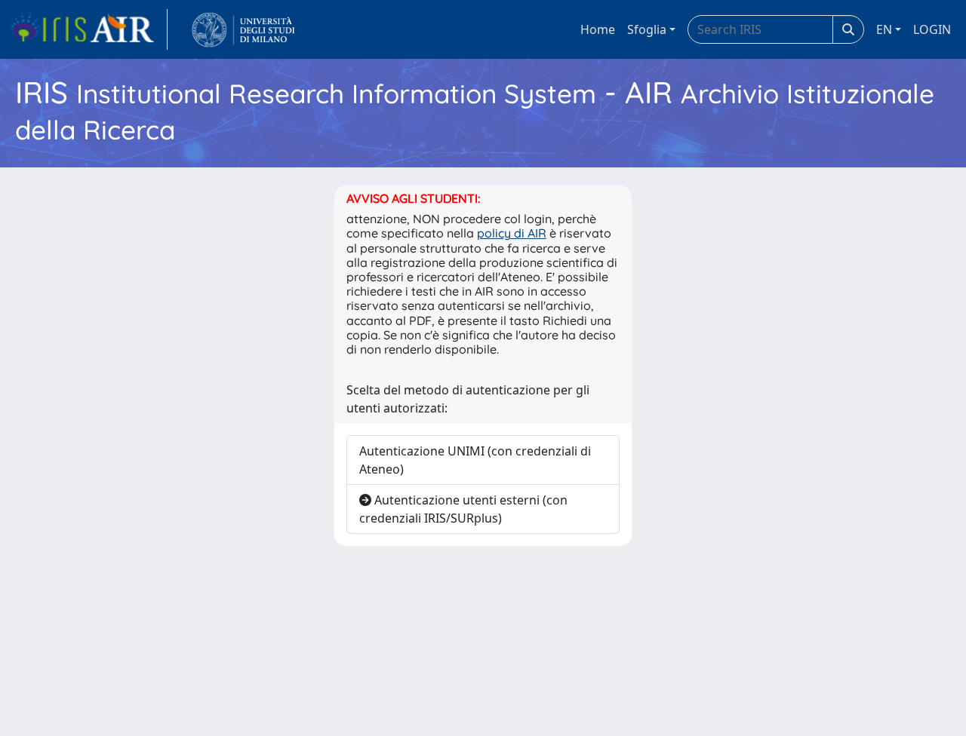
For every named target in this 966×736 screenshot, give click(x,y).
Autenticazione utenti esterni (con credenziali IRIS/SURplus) (463, 509)
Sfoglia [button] (646, 29)
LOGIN (932, 29)
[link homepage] (88, 29)
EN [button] (884, 29)
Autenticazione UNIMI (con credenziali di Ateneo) (475, 460)
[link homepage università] (243, 29)
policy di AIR (511, 233)
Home (597, 29)
